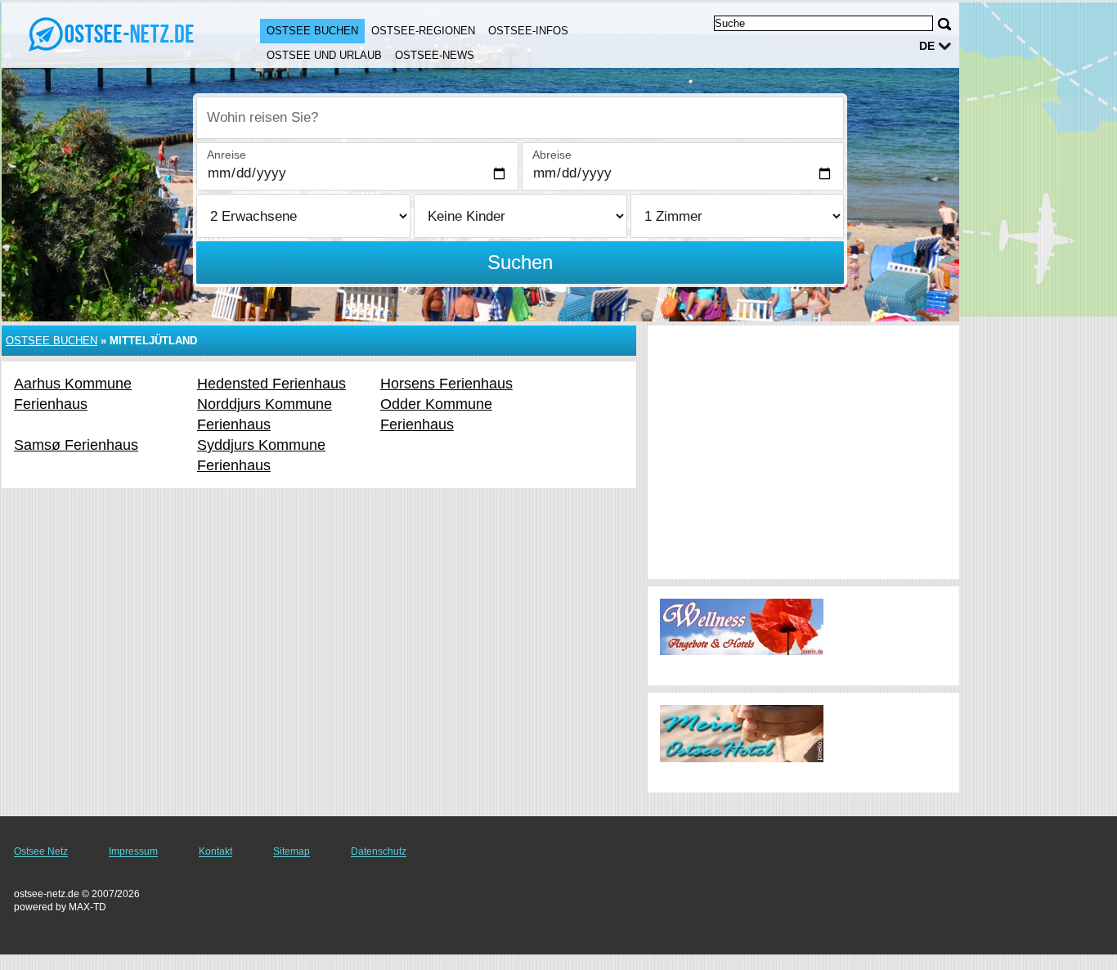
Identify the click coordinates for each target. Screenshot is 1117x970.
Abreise (552, 154)
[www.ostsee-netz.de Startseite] (114, 33)
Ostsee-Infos (528, 31)
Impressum (133, 851)
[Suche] (944, 24)
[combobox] (520, 118)
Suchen (520, 262)
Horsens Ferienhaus (446, 383)
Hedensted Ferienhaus (271, 383)
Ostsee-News (434, 55)
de (927, 45)
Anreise (226, 154)
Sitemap (291, 851)
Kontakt (215, 851)
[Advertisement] (803, 452)
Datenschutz (378, 851)
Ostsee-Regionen (423, 31)
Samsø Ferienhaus (76, 445)
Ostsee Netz (41, 851)
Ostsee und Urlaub (324, 55)
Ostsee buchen (312, 31)
